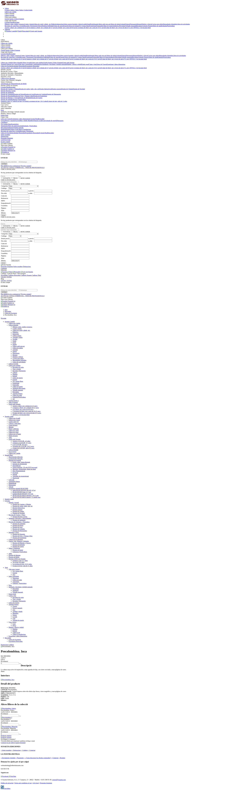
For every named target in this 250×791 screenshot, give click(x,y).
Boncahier (16, 22)
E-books (7, 22)
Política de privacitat (7, 783)
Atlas (2, 84)
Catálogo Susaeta (26, 275)
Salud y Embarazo (14, 548)
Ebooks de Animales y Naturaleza (19, 522)
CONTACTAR (5, 140)
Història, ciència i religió (73, 64)
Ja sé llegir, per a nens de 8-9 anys (66, 28)
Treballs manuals (130, 26)
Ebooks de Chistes (67, 89)
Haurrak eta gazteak (15, 460)
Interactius (60, 24)
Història (44, 26)
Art (48, 26)
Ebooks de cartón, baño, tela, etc (29, 89)
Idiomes (139, 24)
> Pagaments (20, 758)
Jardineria (10, 127)
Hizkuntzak (12, 485)
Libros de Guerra (101, 64)
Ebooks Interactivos (45, 89)
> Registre (62, 758)
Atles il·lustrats (19, 19)
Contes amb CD (14, 422)
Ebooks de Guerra (36, 98)
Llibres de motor (108, 26)
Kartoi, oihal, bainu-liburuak (21, 462)
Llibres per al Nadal (15, 434)
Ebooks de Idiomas (10, 84)
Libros (7, 8)
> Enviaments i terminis (8, 758)
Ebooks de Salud (6, 99)
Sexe (41, 64)
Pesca (5, 122)
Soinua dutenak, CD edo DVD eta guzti (24, 467)
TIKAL (15, 178)
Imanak (14, 474)
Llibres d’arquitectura (24, 129)
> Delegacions (16, 750)
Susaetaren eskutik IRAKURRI (18, 488)
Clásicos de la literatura (8, 78)
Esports (65, 26)
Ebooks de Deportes (7, 96)
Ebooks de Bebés (21, 84)
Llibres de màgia (115, 24)
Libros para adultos (37, 62)
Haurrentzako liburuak (16, 457)
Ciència (39, 26)
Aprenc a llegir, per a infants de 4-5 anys (17, 28)
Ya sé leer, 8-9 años (22, 101)
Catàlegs (11, 645)
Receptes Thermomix (30, 26)
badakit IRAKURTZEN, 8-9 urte (22, 494)
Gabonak (11, 480)
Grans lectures (13, 425)
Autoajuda (20, 126)
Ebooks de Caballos (40, 94)
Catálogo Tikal (36, 275)
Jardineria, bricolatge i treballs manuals (54, 64)
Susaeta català (9, 416)
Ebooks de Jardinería (7, 92)
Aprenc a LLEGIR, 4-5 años (21, 441)
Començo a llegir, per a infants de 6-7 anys (43, 28)
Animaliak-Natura (14, 481)
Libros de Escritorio (7, 66)
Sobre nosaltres (5, 134)
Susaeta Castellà (10, 321)
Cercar (3, 215)
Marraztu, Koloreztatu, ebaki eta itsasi (24, 469)
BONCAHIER (25, 178)
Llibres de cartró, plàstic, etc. (42, 24)
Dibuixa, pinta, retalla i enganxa (14, 24)
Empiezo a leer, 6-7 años (8, 101)
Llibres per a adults (14, 453)
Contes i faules (28, 24)
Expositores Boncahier (32, 66)
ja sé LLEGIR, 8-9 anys (19, 444)
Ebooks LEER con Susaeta (17, 559)
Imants (96, 24)
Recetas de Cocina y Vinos (17, 515)
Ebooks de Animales (7, 94)
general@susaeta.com (59, 780)
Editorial (7, 29)
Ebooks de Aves (29, 94)
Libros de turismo (73, 26)
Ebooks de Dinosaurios (54, 94)
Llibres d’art (14, 129)
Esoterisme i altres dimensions (116, 64)
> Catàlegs (24, 750)
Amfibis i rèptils (22, 120)
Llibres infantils (17, 62)
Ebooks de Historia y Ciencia (10, 98)
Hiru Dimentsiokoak (18, 471)
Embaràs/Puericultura (168, 26)
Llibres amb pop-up (104, 24)
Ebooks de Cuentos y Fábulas (10, 89)
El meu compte (5, 142)
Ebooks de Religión (25, 98)
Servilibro (7, 788)
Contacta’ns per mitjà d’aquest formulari (13, 743)
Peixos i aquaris (10, 120)
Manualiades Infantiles (170, 24)
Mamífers (31, 120)
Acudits (84, 24)
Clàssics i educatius (15, 423)
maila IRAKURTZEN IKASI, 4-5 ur (23, 490)
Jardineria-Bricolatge (119, 26)
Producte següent (6, 737)
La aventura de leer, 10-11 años (37, 101)
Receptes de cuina (10, 26)
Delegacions (4, 136)
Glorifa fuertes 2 (10, 19)
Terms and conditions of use (23, 783)
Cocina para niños (157, 24)
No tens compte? (26, 166)
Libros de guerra (58, 26)
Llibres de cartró (14, 430)
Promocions (4, 645)
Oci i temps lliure (84, 26)
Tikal (11, 22)
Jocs (17, 124)
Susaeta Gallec (9, 499)
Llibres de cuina (13, 432)
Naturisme (4, 126)
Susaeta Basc (9, 455)
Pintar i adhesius (14, 429)
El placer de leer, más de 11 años (57, 101)
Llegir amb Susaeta (68, 62)
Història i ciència (146, 24)
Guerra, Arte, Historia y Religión (19, 541)
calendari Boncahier (19, 66)
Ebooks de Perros (18, 94)
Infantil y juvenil (14, 502)
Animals (122, 24)
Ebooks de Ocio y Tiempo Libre (23, 96)
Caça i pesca (14, 64)
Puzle (92, 24)
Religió (51, 26)
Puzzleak (15, 473)
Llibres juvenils (9, 15)
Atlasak (11, 487)
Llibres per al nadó (14, 418)
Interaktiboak (16, 466)
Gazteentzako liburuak (16, 458)
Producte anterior (6, 736)
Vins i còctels (20, 26)
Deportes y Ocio (14, 532)
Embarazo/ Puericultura (18, 99)
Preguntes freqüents (7, 138)
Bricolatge (139, 26)
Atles (10, 437)
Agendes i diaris (77, 24)
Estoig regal (85, 64)
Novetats (3, 318)
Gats (43, 120)
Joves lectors (12, 451)
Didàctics (54, 24)
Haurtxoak (15, 478)
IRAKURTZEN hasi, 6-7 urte (21, 492)
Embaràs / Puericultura (30, 126)
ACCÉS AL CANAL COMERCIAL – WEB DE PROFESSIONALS (22, 167)
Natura (127, 24)
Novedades (4, 275)
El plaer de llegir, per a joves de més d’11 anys (119, 28)
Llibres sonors (67, 24)
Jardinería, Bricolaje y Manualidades (20, 518)
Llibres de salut (156, 26)
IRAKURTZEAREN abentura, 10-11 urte (25, 495)
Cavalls (40, 120)
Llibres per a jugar (14, 420)
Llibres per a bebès (10, 12)
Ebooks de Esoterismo (40, 96)
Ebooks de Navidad (79, 89)
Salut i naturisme (34, 64)
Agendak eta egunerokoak (20, 476)
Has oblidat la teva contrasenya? (11, 166)
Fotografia (99, 26)
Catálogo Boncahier (14, 275)
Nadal (88, 24)
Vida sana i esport (23, 64)
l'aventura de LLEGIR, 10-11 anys (23, 446)
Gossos (3, 120)
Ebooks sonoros (56, 89)
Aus (16, 120)
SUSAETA (6, 178)
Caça (2, 122)
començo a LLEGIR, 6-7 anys (21, 443)
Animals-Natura (147, 26)
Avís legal (36, 783)
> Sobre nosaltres (6, 750)
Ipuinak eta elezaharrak (19, 464)
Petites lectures (13, 436)
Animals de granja (50, 120)
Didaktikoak (12, 483)
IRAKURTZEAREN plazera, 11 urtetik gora (26, 497)
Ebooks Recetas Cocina (8, 91)
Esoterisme (92, 26)
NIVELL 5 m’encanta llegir (142, 28)
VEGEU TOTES (6, 277)
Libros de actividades (183, 24)
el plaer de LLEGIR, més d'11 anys (23, 448)
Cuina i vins (92, 64)
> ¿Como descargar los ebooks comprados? (37, 758)
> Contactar (31, 750)
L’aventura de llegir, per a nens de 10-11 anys (91, 28)
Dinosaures (133, 24)
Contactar (4, 268)
